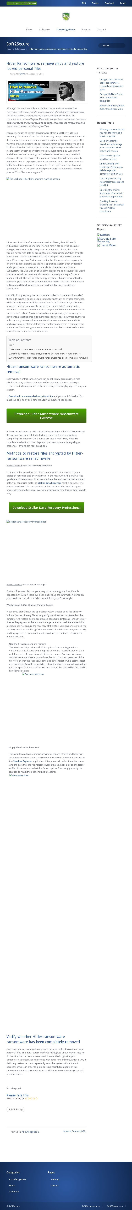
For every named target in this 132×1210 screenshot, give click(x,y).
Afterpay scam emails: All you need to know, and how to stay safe (112, 133)
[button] (31, 396)
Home (9, 49)
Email (122, 3)
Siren (22, 73)
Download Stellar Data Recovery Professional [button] (46, 508)
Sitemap (55, 1179)
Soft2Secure (20, 49)
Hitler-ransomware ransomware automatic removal (36, 349)
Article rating (14, 1098)
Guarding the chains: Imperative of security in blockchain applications (111, 193)
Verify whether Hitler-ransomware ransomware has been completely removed (49, 357)
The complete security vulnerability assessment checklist (112, 182)
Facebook (109, 3)
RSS (84, 3)
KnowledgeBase (65, 29)
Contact (101, 29)
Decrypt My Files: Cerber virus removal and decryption (111, 97)
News (29, 29)
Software (44, 29)
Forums (85, 29)
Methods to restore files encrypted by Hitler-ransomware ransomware (46, 353)
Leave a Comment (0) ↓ (74, 1131)
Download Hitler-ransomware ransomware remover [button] (46, 416)
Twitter (95, 3)
